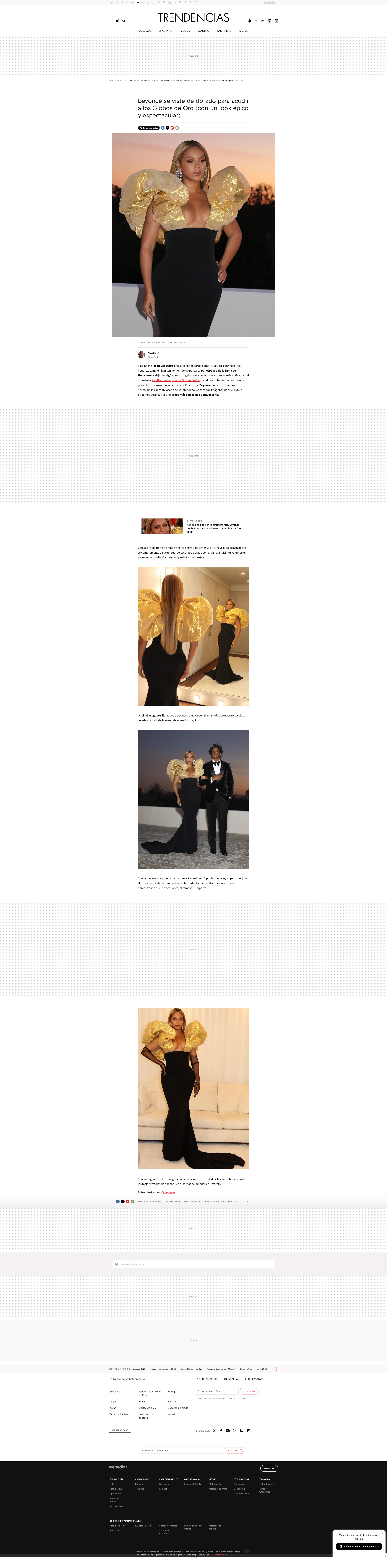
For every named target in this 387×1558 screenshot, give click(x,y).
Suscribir (249, 1391)
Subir (267, 1468)
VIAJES (185, 30)
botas (113, 1407)
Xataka (113, 1484)
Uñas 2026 (262, 1369)
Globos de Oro (193, 1201)
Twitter (167, 128)
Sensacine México (168, 1525)
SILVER (243, 30)
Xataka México (117, 1525)
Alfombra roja (156, 1201)
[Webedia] (118, 1467)
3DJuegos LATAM (143, 1525)
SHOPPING (165, 30)
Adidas (143, 80)
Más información (218, 1554)
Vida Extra (139, 1488)
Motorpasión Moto (218, 1488)
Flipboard (262, 21)
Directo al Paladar (193, 1484)
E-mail (177, 128)
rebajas (132, 80)
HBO (214, 80)
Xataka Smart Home (116, 1500)
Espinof (163, 1488)
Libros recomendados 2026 (163, 1369)
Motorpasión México (215, 1527)
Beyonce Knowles (216, 1201)
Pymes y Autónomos (264, 1490)
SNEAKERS (224, 30)
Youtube (227, 1430)
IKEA (241, 80)
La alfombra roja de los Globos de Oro (176, 380)
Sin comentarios (150, 128)
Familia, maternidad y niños (150, 1393)
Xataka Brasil (116, 1530)
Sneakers (115, 1391)
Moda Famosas (173, 1201)
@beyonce (168, 1192)
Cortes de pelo (147, 1407)
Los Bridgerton (228, 80)
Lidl (195, 80)
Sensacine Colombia (164, 1532)
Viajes (113, 1401)
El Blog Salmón (266, 1484)
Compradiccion (241, 1493)
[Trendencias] (193, 17)
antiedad (173, 1414)
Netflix (205, 80)
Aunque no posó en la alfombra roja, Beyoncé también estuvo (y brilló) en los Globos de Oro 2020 (214, 528)
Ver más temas (120, 1430)
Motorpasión (215, 1484)
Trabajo (172, 1391)
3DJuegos (140, 1484)
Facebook (256, 21)
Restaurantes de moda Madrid (221, 1369)
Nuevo (117, 21)
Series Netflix (246, 1369)
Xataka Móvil (116, 1488)
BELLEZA (145, 30)
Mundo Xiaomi (117, 1506)
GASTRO (203, 30)
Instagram (269, 21)
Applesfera (115, 1493)
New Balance (166, 80)
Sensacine (164, 1484)
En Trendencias (194, 521)
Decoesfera (239, 1488)
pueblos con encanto (146, 1416)
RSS (241, 1430)
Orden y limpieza (119, 1414)
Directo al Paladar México (193, 1527)
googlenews (276, 21)
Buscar (123, 21)
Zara (153, 80)
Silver (142, 1401)
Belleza (172, 1401)
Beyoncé (234, 1201)
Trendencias (240, 1484)
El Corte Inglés (183, 80)
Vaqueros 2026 (139, 1369)
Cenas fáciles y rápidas (191, 1369)
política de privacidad (236, 1398)
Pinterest (249, 21)
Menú (110, 21)
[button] (153, 353)
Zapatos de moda (178, 1407)
